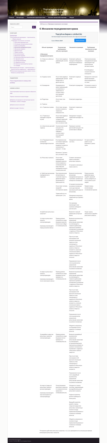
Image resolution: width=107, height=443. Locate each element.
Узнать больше (80, 40)
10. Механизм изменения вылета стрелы (24, 57)
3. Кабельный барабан (19, 45)
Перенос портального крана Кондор (19, 96)
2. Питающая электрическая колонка (23, 44)
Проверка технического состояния (58, 24)
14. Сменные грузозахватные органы (23, 63)
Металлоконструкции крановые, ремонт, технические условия (27, 71)
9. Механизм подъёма (19, 55)
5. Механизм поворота (19, 49)
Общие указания (17, 39)
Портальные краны (53, 9)
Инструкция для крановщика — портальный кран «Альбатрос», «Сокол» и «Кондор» (32, 37)
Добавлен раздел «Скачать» (17, 108)
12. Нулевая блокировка (20, 60)
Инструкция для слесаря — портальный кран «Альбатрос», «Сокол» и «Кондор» (31, 67)
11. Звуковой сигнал (19, 59)
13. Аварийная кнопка (19, 62)
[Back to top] (103, 439)
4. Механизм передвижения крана (22, 47)
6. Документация (18, 50)
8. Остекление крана (19, 54)
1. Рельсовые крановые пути (21, 42)
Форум (72, 17)
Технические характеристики (36, 17)
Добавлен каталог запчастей (17, 104)
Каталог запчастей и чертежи (57, 17)
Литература (20, 17)
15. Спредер (17, 65)
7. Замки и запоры (18, 52)
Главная (11, 17)
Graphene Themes (27, 441)
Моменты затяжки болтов (17, 72)
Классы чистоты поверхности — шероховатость (23, 69)
